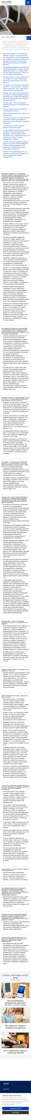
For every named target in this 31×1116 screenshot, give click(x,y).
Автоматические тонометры (18, 874)
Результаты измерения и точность (9, 37)
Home (3, 36)
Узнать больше (10, 1104)
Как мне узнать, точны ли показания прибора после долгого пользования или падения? (16, 104)
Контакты (6, 1089)
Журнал (7, 36)
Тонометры (12, 36)
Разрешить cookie (15, 1108)
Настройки (15, 1112)
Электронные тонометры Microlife (13, 182)
